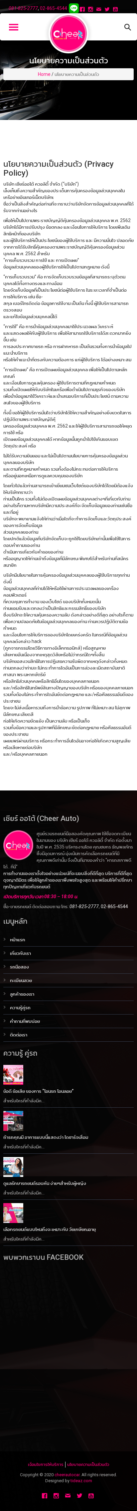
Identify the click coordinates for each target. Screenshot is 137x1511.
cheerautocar (67, 1474)
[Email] (99, 10)
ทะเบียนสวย (21, 980)
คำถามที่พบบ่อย (25, 1021)
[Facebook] (83, 10)
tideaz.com (81, 1480)
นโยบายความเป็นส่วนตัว (88, 1464)
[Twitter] (108, 10)
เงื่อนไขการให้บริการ (46, 1464)
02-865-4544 (53, 8)
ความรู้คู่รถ (20, 1007)
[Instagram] (91, 10)
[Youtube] (116, 10)
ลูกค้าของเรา (22, 994)
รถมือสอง (19, 966)
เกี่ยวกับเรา (20, 953)
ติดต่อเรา (18, 1034)
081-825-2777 (23, 8)
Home (44, 74)
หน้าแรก (17, 939)
